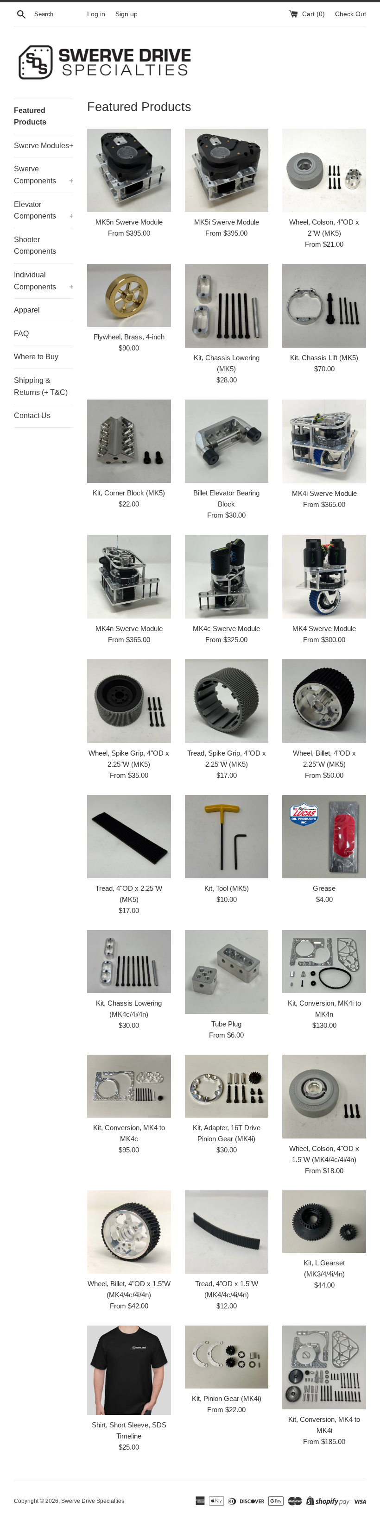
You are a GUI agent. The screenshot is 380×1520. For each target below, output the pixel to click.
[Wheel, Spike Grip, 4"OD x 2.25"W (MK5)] (129, 701)
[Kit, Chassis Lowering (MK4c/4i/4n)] (129, 961)
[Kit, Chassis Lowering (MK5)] (227, 306)
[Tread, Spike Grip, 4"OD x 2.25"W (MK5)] (227, 701)
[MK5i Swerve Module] (227, 171)
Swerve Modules (43, 146)
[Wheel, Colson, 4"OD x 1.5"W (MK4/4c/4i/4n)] (324, 1096)
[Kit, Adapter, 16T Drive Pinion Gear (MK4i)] (227, 1086)
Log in (96, 14)
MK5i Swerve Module (226, 222)
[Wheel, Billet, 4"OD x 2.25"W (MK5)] (324, 701)
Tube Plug (226, 1024)
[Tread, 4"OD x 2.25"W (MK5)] (129, 837)
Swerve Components (43, 175)
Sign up (126, 14)
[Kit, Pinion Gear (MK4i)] (227, 1357)
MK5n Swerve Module (129, 222)
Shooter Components (35, 246)
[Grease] (324, 837)
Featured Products (30, 116)
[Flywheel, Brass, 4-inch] (129, 295)
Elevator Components (43, 210)
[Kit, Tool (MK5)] (227, 837)
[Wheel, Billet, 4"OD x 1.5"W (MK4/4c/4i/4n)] (129, 1232)
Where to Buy (36, 357)
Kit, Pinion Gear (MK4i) (226, 1398)
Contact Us (32, 415)
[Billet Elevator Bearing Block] (227, 441)
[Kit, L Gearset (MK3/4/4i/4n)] (324, 1221)
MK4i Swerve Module (324, 493)
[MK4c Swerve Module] (227, 577)
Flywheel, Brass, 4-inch (129, 337)
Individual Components (43, 281)
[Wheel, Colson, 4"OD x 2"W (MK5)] (324, 171)
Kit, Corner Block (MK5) (129, 493)
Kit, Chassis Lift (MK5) (324, 358)
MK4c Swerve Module (226, 628)
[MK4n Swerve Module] (129, 577)
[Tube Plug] (227, 972)
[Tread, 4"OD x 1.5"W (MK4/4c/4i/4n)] (227, 1232)
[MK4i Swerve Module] (324, 441)
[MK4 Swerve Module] (324, 577)
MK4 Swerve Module (324, 628)
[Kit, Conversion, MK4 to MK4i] (324, 1367)
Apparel (27, 310)
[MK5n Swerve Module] (129, 171)
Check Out (350, 14)
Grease (324, 888)
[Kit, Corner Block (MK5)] (129, 441)
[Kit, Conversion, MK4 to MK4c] (129, 1086)
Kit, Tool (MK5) (226, 888)
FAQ (21, 334)
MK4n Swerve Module (129, 628)
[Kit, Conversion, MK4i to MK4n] (324, 961)
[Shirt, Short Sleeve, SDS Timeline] (129, 1370)
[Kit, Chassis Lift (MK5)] (324, 306)
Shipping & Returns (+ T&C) (41, 386)
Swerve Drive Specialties (92, 1501)
